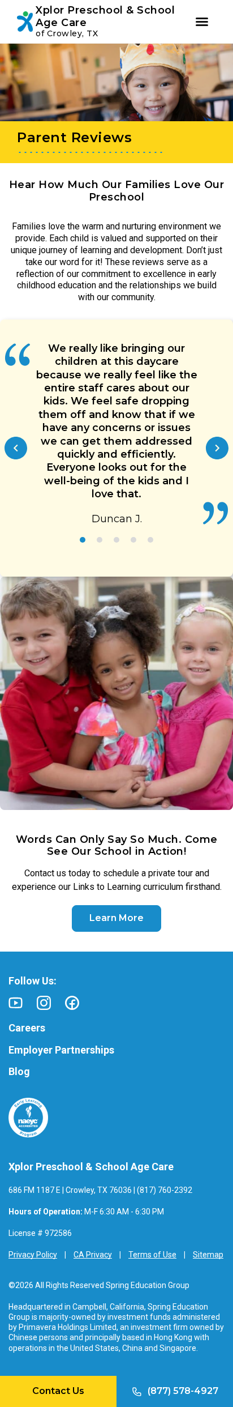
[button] (16, 448)
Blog (19, 1071)
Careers (26, 1028)
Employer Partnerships (61, 1050)
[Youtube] (15, 1003)
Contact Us (58, 1390)
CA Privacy (93, 1254)
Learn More (116, 918)
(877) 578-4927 (183, 1390)
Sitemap (208, 1254)
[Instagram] (44, 1003)
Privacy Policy (32, 1254)
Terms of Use (152, 1254)
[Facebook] (72, 1003)
